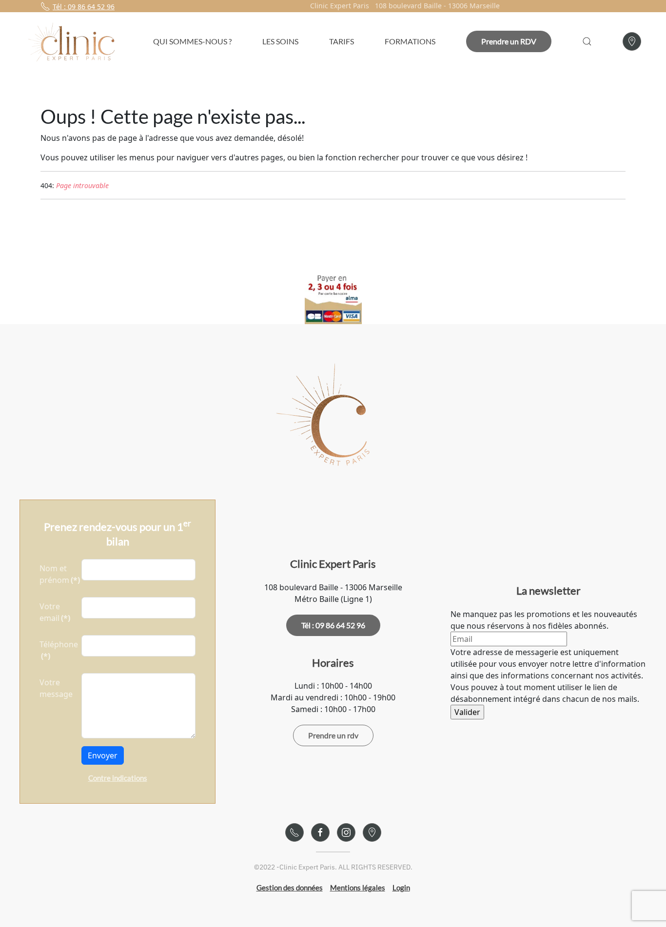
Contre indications (117, 777)
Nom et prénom (57, 574)
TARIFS (341, 41)
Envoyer (103, 755)
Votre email (54, 612)
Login (401, 887)
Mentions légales (357, 887)
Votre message (56, 688)
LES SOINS (280, 41)
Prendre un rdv (333, 735)
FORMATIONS (410, 41)
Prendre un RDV (508, 41)
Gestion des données (289, 887)
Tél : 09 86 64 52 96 (84, 6)
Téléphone (57, 650)
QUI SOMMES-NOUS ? (192, 41)
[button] (586, 41)
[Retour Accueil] (74, 41)
